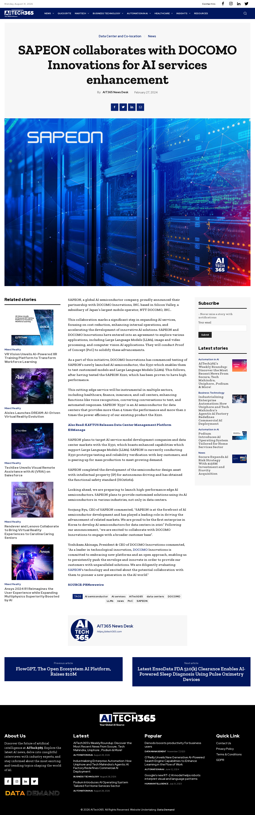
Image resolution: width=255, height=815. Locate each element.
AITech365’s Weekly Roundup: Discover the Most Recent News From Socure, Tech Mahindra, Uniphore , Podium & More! (213, 375)
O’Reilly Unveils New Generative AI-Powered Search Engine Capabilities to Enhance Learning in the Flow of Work (175, 760)
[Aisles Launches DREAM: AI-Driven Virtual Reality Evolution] (32, 386)
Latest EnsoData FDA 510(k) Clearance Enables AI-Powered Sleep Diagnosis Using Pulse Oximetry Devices (191, 674)
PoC (130, 601)
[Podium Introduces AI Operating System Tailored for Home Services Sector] (239, 435)
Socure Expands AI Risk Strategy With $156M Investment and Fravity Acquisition (213, 465)
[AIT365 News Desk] (82, 630)
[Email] (140, 107)
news (120, 601)
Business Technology (211, 393)
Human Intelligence (156, 783)
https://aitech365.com (109, 631)
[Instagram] (231, 4)
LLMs (110, 601)
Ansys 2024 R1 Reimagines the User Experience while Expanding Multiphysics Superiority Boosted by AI (31, 594)
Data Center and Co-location (120, 36)
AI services (119, 596)
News (152, 36)
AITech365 (136, 596)
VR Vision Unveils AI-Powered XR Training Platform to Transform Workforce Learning (30, 358)
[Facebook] (223, 4)
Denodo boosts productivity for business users (173, 744)
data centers (155, 596)
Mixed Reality (12, 349)
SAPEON (74, 570)
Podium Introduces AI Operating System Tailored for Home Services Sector (213, 440)
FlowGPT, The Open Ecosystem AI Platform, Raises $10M (63, 671)
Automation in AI (208, 359)
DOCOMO (140, 550)
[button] (245, 13)
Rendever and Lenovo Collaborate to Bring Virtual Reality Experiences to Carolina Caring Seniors (31, 532)
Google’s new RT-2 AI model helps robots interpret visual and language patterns (172, 777)
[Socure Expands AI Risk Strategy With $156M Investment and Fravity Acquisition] (239, 459)
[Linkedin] (239, 4)
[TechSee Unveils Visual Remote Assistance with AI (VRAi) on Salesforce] (32, 441)
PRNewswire (93, 585)
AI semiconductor (96, 596)
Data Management (155, 751)
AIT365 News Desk (115, 92)
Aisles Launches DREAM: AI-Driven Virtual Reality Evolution (32, 415)
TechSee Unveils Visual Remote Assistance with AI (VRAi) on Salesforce (29, 471)
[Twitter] (247, 4)
